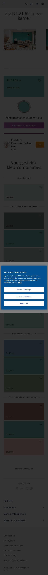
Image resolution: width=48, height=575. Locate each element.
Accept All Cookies (24, 296)
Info (20, 282)
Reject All (24, 303)
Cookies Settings (24, 290)
